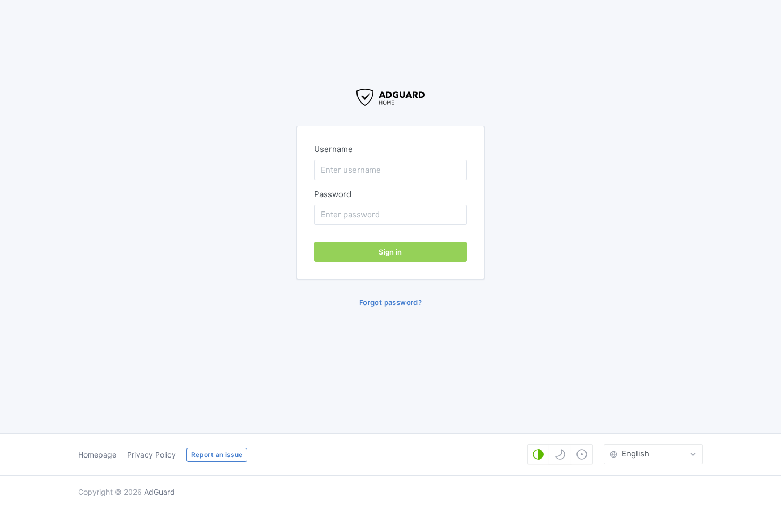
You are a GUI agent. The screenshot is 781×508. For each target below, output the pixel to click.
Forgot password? (390, 302)
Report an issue (216, 455)
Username (333, 149)
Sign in (390, 252)
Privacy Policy (151, 454)
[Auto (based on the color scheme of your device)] (538, 454)
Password (332, 194)
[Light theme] (582, 454)
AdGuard (159, 491)
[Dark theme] (560, 454)
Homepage (97, 454)
